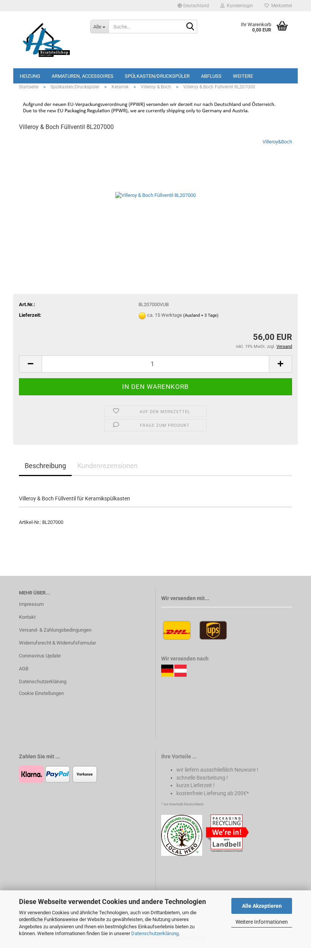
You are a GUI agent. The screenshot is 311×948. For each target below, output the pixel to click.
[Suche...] (190, 27)
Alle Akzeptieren (262, 906)
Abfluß (211, 76)
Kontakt (27, 617)
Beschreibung (45, 466)
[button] (193, 5)
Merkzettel (280, 5)
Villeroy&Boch (277, 142)
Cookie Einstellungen (41, 693)
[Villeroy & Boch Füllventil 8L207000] (155, 195)
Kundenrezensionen (107, 466)
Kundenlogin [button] (239, 5)
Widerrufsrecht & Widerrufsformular (57, 643)
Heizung (30, 76)
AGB (23, 668)
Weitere (243, 76)
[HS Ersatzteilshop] (49, 39)
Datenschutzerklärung (155, 933)
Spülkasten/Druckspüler (157, 76)
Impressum (31, 604)
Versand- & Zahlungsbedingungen (55, 630)
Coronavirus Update (40, 656)
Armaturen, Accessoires (82, 76)
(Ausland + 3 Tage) (200, 315)
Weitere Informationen (262, 922)
